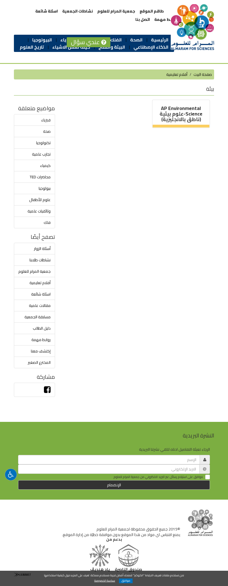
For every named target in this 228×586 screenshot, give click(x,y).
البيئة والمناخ (111, 47)
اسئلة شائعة (46, 11)
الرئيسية (159, 39)
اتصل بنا (142, 19)
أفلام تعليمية (176, 74)
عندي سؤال (86, 42)
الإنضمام (114, 485)
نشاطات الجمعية (77, 11)
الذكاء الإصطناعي (150, 47)
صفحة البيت (203, 74)
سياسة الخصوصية (104, 580)
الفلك (116, 39)
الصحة (136, 39)
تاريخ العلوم (32, 47)
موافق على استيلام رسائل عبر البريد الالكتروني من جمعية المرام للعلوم (158, 477)
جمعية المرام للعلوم (116, 11)
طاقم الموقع (152, 11)
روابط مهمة (165, 19)
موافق (126, 581)
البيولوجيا (42, 39)
